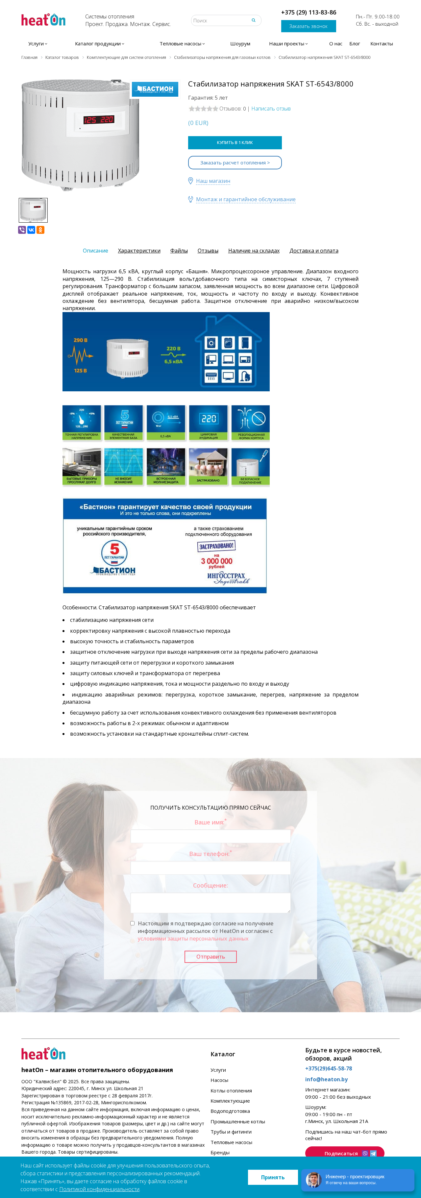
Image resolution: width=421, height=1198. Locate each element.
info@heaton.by (326, 1079)
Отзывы (208, 250)
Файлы (179, 250)
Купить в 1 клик (235, 142)
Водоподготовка (230, 1111)
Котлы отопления (231, 1090)
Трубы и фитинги (231, 1131)
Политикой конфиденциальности (99, 1189)
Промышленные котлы (237, 1121)
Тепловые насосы (231, 1142)
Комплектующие (230, 1100)
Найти (253, 20)
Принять (273, 1177)
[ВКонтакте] (31, 230)
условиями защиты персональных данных (193, 938)
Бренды (220, 1152)
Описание (95, 250)
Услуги (218, 1069)
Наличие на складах (254, 250)
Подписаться (341, 1153)
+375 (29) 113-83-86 (308, 12)
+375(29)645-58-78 (328, 1068)
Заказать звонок (308, 26)
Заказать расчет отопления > (235, 162)
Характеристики (139, 250)
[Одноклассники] (40, 230)
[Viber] (22, 230)
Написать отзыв (271, 108)
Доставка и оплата (313, 250)
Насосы (219, 1080)
